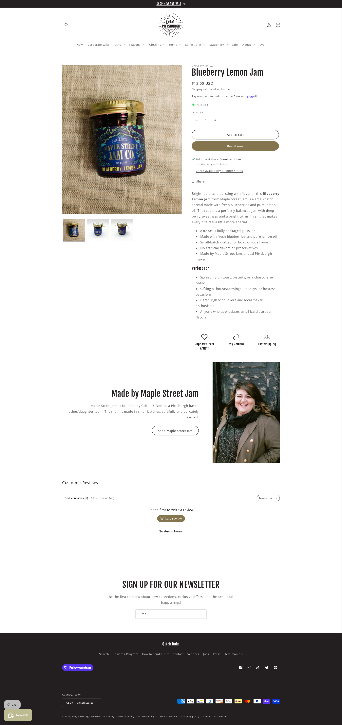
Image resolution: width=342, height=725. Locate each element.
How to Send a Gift (155, 654)
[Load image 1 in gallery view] (74, 230)
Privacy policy (146, 716)
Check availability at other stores (219, 171)
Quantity (197, 112)
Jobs (206, 654)
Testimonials (234, 654)
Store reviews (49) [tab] (102, 498)
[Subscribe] (202, 614)
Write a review (171, 518)
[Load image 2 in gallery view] (98, 230)
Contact (178, 654)
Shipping (197, 89)
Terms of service (167, 716)
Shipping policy (190, 716)
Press (217, 654)
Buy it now (235, 146)
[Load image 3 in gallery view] (122, 230)
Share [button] (200, 181)
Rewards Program (125, 654)
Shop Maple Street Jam (175, 431)
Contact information (215, 716)
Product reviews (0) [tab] (76, 498)
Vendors (193, 654)
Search (104, 654)
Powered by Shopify (103, 716)
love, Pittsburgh (81, 716)
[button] (66, 25)
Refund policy (126, 716)
